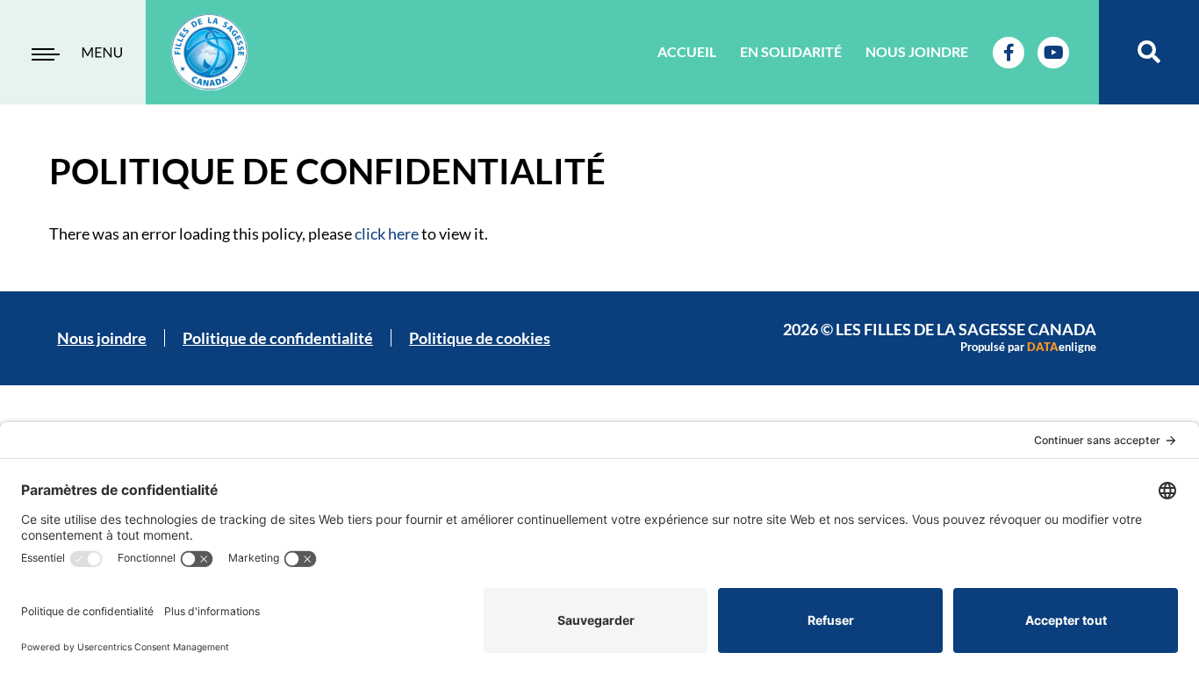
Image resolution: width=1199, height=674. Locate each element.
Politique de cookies (479, 338)
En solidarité (791, 51)
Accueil (686, 51)
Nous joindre (916, 51)
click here (387, 233)
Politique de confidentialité (278, 338)
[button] (1149, 52)
